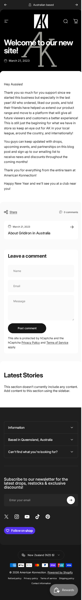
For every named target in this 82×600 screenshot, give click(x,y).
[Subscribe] (68, 507)
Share (13, 212)
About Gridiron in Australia (29, 233)
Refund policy (13, 585)
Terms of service (47, 585)
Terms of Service (57, 342)
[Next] (76, 5)
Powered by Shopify (58, 579)
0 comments (71, 212)
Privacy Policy (30, 342)
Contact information (39, 590)
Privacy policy (29, 585)
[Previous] (5, 5)
